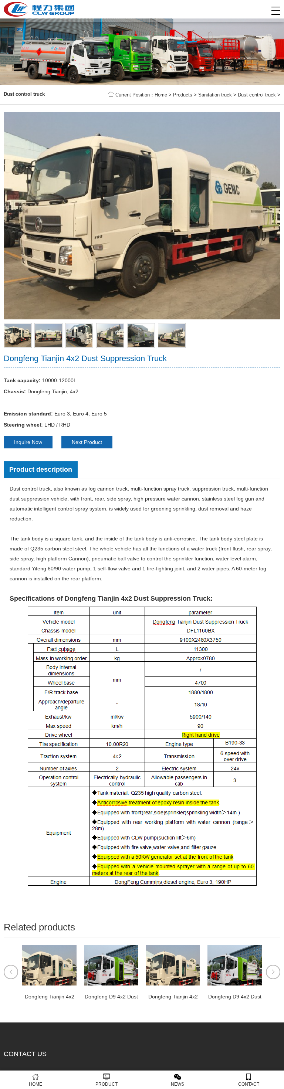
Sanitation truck (215, 95)
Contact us (25, 1054)
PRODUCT (106, 1084)
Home (161, 95)
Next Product (87, 442)
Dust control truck (257, 95)
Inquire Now (28, 442)
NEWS (177, 1084)
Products (182, 95)
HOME (35, 1084)
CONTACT (248, 1084)
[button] (275, 11)
